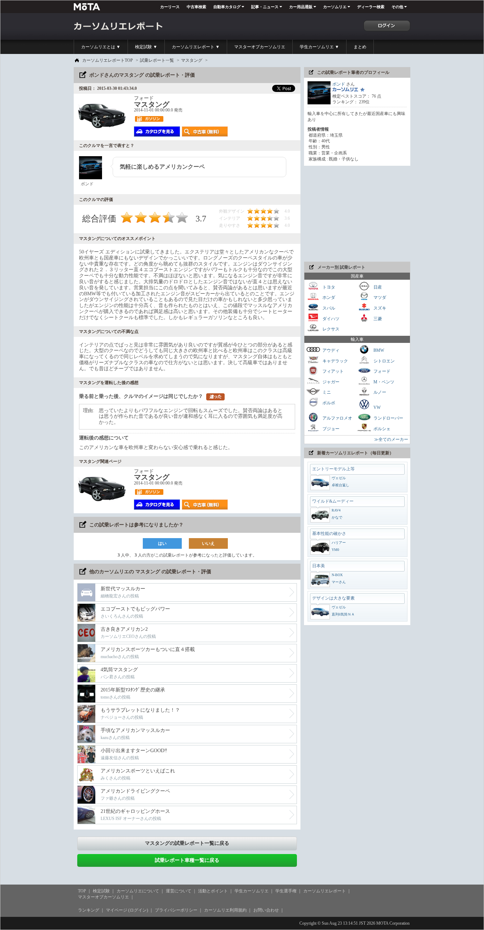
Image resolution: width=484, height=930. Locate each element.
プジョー (330, 428)
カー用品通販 (301, 7)
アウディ (330, 350)
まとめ (360, 46)
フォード (381, 371)
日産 (377, 286)
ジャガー (330, 381)
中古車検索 (196, 7)
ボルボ (328, 402)
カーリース (170, 7)
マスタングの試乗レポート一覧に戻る (187, 843)
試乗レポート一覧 (157, 60)
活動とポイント (213, 890)
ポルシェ (381, 428)
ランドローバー (387, 418)
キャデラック (334, 360)
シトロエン (383, 360)
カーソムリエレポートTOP (107, 60)
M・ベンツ (383, 381)
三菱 (377, 318)
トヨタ (328, 286)
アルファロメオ (336, 418)
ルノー (379, 392)
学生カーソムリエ (252, 890)
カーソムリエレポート (324, 890)
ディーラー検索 (370, 7)
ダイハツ (330, 318)
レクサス (330, 329)
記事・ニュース (264, 7)
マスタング (191, 60)
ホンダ (328, 297)
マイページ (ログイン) (127, 910)
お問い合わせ (266, 910)
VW (376, 407)
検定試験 (101, 890)
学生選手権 (286, 890)
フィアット (332, 371)
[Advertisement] (357, 213)
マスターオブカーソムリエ (259, 46)
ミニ (326, 392)
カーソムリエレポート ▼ (196, 46)
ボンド (338, 84)
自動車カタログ (227, 7)
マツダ (379, 297)
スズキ (379, 308)
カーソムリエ (335, 7)
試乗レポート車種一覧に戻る (187, 860)
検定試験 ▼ (146, 46)
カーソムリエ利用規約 (225, 910)
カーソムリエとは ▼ (100, 46)
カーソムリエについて (138, 890)
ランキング (88, 910)
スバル (328, 308)
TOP (82, 890)
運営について (178, 890)
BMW (378, 350)
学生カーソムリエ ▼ (319, 46)
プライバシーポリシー (176, 910)
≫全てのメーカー (391, 439)
